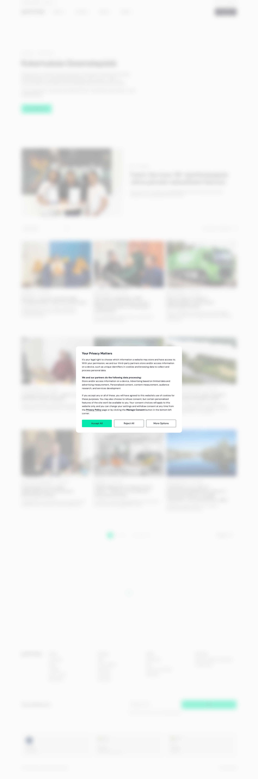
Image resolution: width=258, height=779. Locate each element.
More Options (161, 423)
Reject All (129, 423)
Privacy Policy (93, 409)
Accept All (97, 423)
